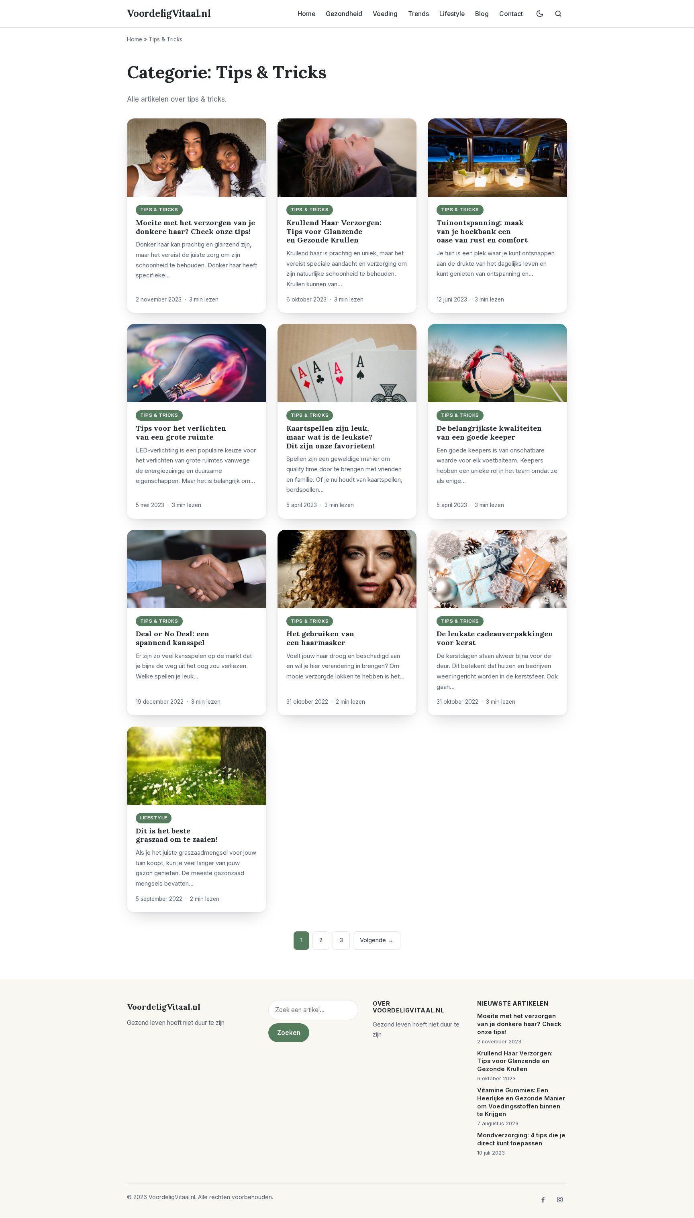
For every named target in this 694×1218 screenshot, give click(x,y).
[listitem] (543, 1199)
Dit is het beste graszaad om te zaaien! (177, 835)
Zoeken (288, 1033)
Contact (511, 14)
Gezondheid (344, 14)
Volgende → (377, 940)
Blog (482, 14)
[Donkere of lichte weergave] (540, 13)
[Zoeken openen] (558, 13)
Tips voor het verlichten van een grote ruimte (181, 433)
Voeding (385, 14)
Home (306, 14)
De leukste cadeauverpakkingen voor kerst (495, 638)
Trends (418, 14)
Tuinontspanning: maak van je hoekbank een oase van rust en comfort (482, 231)
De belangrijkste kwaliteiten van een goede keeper (489, 433)
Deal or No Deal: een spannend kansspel (172, 638)
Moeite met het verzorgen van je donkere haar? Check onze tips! (195, 227)
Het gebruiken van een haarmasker (320, 638)
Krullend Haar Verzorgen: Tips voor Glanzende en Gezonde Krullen (334, 231)
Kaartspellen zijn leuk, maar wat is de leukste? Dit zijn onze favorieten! (330, 437)
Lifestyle (452, 14)
